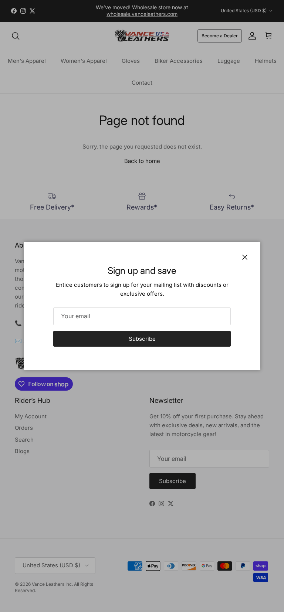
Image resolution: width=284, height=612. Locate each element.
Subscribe (142, 338)
